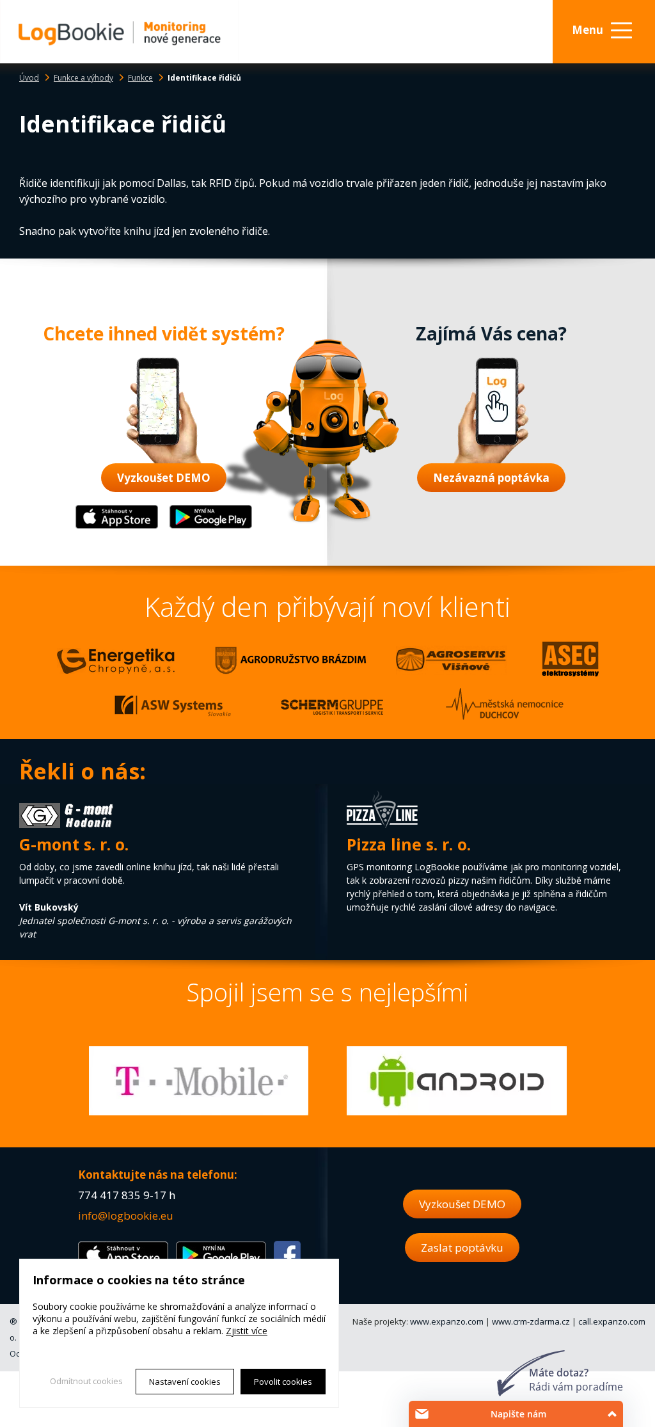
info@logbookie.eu (125, 1215)
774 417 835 (109, 1195)
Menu (587, 29)
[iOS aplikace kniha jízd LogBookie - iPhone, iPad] (116, 525)
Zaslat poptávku (462, 1247)
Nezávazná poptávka (491, 477)
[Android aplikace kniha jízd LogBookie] (211, 525)
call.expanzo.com (611, 1321)
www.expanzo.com (447, 1321)
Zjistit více (246, 1331)
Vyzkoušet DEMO (163, 477)
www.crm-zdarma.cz (531, 1321)
